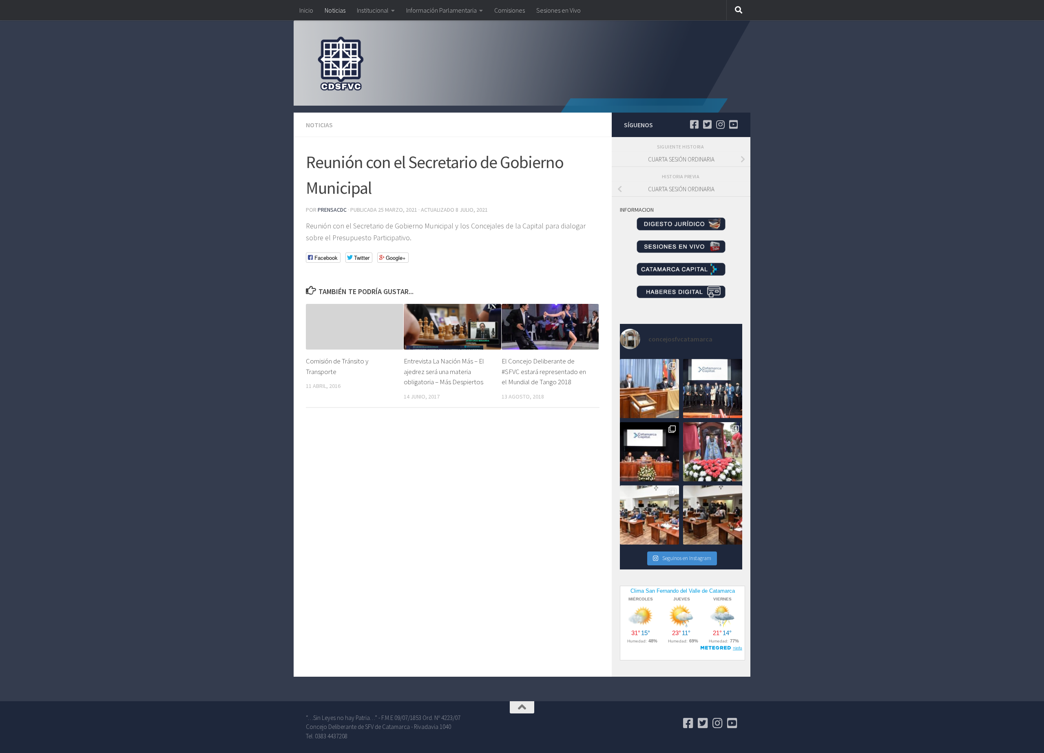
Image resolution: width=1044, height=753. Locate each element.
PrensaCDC (332, 209)
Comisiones (509, 10)
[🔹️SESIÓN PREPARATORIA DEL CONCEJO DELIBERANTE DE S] (649, 451)
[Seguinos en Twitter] (707, 124)
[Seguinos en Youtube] (733, 124)
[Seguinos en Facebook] (694, 124)
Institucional (373, 10)
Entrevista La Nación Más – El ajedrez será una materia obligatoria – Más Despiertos (444, 371)
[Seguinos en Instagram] (720, 124)
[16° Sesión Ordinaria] (712, 515)
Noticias (335, 10)
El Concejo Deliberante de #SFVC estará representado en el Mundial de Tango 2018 (544, 371)
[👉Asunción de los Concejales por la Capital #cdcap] (712, 388)
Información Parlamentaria (441, 10)
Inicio (306, 10)
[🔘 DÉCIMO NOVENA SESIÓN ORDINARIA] (649, 515)
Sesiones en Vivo (558, 10)
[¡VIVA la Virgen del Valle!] (712, 451)
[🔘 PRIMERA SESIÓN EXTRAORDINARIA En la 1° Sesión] (649, 388)
